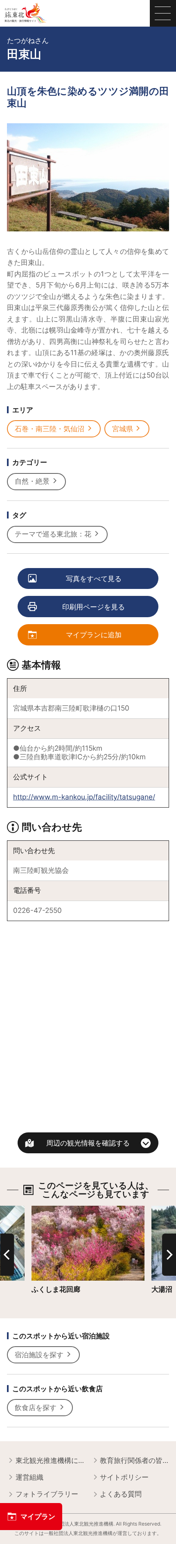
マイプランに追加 (94, 634)
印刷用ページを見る (93, 606)
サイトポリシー (124, 1477)
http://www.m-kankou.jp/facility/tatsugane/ (84, 796)
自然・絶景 (32, 481)
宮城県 (122, 428)
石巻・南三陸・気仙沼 (49, 428)
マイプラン (37, 1516)
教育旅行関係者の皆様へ (134, 1460)
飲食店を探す (35, 1407)
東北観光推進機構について (50, 1460)
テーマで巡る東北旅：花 (53, 534)
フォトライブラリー (47, 1494)
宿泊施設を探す (39, 1354)
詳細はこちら (52, 1210)
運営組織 (29, 1477)
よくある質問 (121, 1494)
